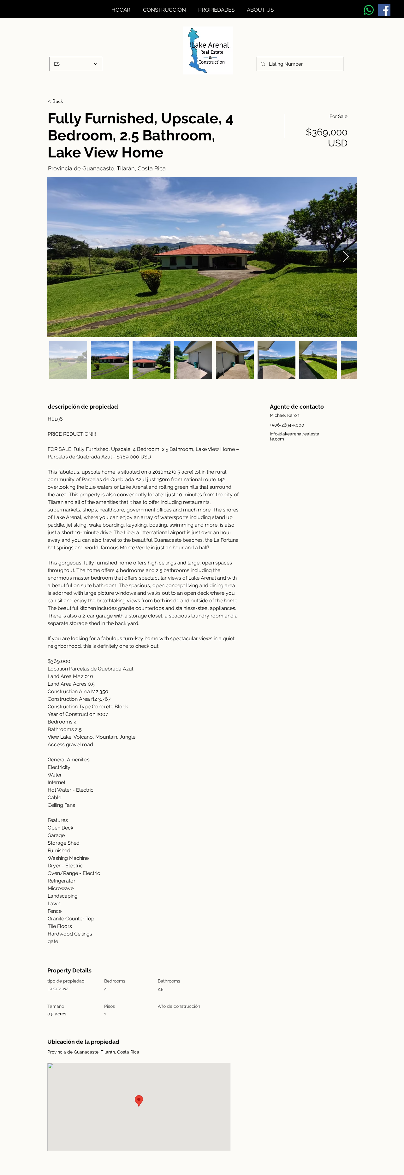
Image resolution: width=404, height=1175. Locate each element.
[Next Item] (345, 257)
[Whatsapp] (369, 10)
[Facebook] (384, 10)
